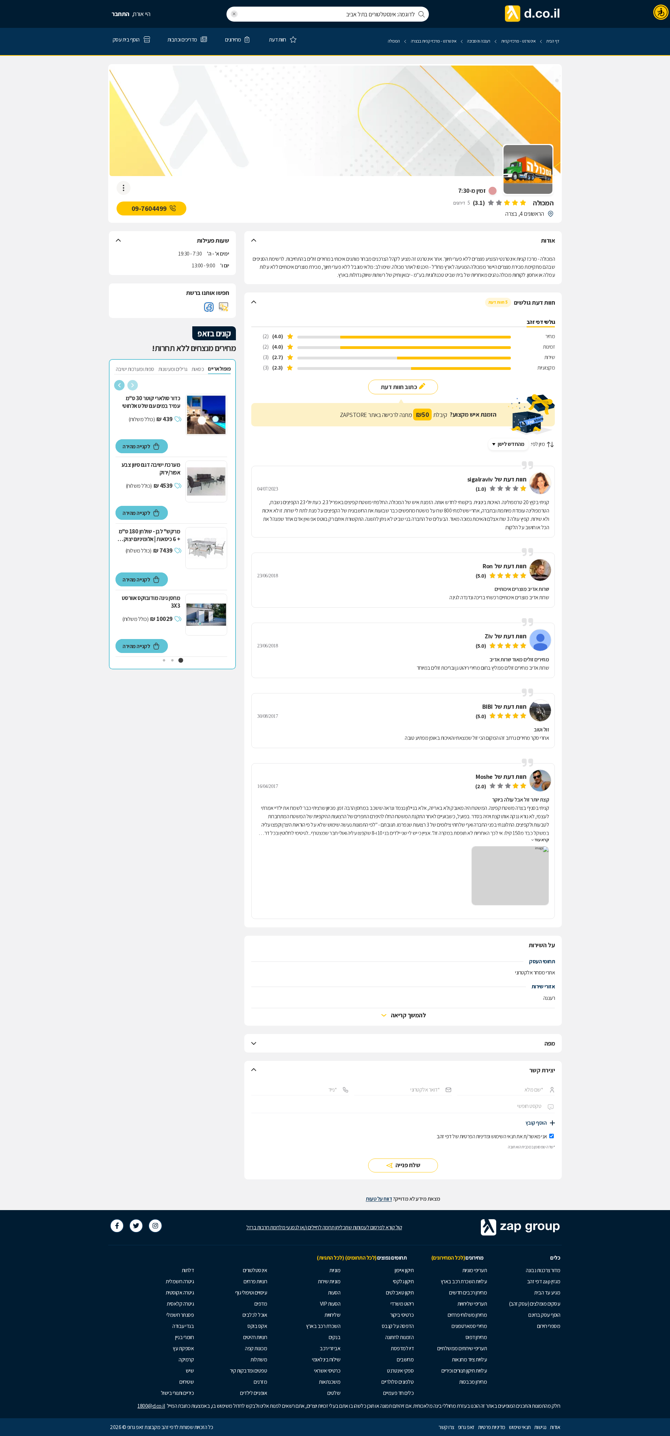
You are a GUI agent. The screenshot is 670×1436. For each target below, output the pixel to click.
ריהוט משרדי (402, 1303)
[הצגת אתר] (223, 307)
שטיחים (186, 1381)
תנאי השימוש (503, 1136)
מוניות (334, 1270)
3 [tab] (164, 660)
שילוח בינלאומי (326, 1359)
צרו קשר (446, 1427)
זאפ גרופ (466, 1427)
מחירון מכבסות (473, 1381)
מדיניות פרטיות (491, 1427)
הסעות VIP (330, 1303)
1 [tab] (180, 660)
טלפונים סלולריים (397, 1381)
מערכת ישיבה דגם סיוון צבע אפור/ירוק (150, 468)
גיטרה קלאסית (180, 1303)
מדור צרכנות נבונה (543, 1270)
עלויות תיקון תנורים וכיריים (464, 1370)
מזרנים (260, 1381)
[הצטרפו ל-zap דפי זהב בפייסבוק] (117, 1226)
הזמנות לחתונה (399, 1337)
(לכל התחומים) (361, 1257)
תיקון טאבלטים (400, 1292)
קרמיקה (186, 1359)
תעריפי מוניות (474, 1270)
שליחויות (332, 1315)
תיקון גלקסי (403, 1281)
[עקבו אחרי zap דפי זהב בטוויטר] (136, 1226)
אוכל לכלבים (255, 1315)
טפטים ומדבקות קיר (248, 1370)
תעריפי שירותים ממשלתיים (462, 1348)
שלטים (334, 1393)
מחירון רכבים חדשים (468, 1292)
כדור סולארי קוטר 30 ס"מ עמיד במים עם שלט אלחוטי (151, 402)
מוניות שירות (329, 1281)
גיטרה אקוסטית (180, 1292)
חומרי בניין (184, 1337)
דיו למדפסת (402, 1348)
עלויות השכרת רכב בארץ (464, 1281)
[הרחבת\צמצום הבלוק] (253, 240)
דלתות (188, 1270)
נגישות (540, 1427)
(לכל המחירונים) (448, 1257)
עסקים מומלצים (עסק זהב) (534, 1303)
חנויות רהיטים (255, 1337)
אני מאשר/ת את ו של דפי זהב (492, 1136)
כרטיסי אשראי (327, 1370)
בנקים (335, 1337)
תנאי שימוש (520, 1427)
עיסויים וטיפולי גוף (251, 1292)
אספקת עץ (183, 1348)
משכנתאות (329, 1381)
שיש (190, 1370)
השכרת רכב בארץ (323, 1326)
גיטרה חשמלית (180, 1281)
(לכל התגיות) (330, 1257)
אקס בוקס (257, 1326)
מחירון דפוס (476, 1337)
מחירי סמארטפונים (469, 1326)
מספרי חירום (548, 1326)
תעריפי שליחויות (472, 1303)
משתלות (259, 1359)
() (479, 203)
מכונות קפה (256, 1348)
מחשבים (405, 1359)
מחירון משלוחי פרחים (467, 1315)
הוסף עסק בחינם (544, 1315)
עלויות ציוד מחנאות (469, 1359)
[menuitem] (525, 1270)
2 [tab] (172, 660)
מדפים (260, 1303)
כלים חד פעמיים (398, 1393)
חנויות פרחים (255, 1281)
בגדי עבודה (183, 1326)
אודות (555, 1427)
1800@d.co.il (151, 1406)
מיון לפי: (538, 444)
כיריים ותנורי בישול (177, 1393)
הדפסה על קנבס (398, 1326)
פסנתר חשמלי (180, 1315)
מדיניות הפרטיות (475, 1136)
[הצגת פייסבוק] (208, 307)
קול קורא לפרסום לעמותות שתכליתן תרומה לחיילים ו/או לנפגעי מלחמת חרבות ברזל (324, 1227)
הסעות (334, 1292)
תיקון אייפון (404, 1270)
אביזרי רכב (330, 1348)
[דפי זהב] (532, 14)
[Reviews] (506, 202)
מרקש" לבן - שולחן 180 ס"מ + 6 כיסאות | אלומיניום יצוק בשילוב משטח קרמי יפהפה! (149, 535)
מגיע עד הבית (547, 1292)
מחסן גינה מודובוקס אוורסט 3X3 (151, 601)
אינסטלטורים (255, 1270)
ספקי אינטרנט (400, 1370)
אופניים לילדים (253, 1393)
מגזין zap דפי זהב (543, 1281)
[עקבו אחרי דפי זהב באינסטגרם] (155, 1226)
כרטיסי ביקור (402, 1315)
